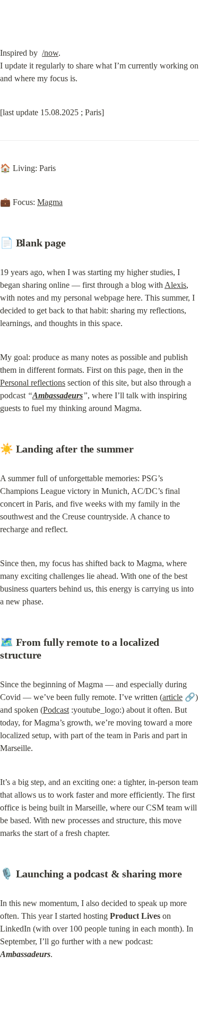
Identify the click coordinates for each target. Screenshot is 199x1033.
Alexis (175, 284)
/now (50, 52)
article (172, 697)
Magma (50, 202)
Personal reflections (32, 382)
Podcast (56, 709)
